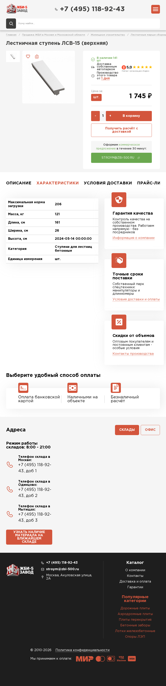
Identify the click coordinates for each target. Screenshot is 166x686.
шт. (96, 97)
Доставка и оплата (135, 581)
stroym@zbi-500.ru (62, 569)
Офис (150, 429)
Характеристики (57, 183)
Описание (18, 183)
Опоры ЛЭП (135, 636)
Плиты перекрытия (135, 619)
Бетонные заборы (135, 625)
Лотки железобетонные (135, 631)
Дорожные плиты (135, 608)
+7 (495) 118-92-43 (92, 9)
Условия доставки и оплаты (136, 299)
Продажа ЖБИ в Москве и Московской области (53, 35)
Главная (11, 35)
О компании (135, 570)
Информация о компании (133, 238)
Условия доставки (108, 183)
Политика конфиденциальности (82, 650)
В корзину (131, 115)
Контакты (135, 575)
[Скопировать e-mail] (139, 158)
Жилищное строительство (108, 35)
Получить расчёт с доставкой (121, 130)
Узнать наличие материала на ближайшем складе (29, 537)
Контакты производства (133, 353)
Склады (127, 429)
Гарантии (135, 587)
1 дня (105, 78)
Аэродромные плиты (135, 614)
